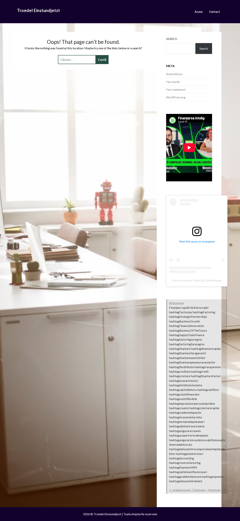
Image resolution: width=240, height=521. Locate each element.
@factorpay (176, 303)
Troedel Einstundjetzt (38, 10)
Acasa (198, 11)
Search (171, 38)
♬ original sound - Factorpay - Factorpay (195, 490)
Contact (214, 11)
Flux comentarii (175, 89)
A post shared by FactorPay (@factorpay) (196, 280)
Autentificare (174, 74)
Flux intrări (173, 82)
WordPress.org (175, 97)
